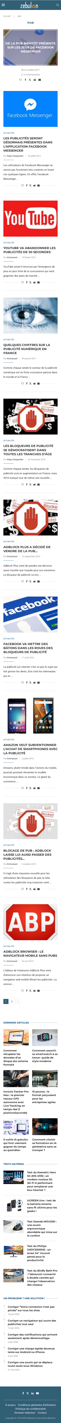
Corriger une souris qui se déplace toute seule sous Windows (30, 1364)
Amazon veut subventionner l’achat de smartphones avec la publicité (30, 749)
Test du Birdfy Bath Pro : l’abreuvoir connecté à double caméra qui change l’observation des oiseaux (42, 1277)
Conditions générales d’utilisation (37, 1405)
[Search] (57, 5)
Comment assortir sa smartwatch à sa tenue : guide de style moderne (45, 1056)
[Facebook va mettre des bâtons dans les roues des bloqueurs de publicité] (30, 614)
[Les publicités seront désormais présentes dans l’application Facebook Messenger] (30, 109)
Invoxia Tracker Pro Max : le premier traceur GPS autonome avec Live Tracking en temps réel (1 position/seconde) (16, 1102)
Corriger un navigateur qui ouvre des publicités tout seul (32, 1322)
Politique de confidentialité (30, 1408)
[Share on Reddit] (35, 80)
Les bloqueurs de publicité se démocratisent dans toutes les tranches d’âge (28, 450)
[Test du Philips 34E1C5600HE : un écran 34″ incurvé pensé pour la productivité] (13, 1251)
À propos (10, 1405)
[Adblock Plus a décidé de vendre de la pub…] (30, 517)
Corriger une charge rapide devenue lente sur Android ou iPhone (31, 1350)
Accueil (7, 16)
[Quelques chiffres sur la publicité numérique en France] (30, 315)
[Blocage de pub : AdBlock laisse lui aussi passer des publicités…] (30, 821)
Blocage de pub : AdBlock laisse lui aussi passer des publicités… (27, 855)
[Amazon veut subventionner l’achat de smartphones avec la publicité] (30, 716)
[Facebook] (23, 1393)
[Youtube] (37, 1393)
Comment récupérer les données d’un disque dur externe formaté (15, 1057)
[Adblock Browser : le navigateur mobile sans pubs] (30, 922)
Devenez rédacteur (24, 1412)
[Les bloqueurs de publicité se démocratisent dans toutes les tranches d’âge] (30, 417)
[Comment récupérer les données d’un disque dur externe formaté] (16, 1037)
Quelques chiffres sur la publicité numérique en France (26, 349)
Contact (42, 1412)
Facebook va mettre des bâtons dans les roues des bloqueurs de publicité (28, 648)
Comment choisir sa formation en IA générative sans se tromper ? (44, 1145)
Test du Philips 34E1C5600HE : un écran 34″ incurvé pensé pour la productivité (39, 1253)
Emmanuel (12, 257)
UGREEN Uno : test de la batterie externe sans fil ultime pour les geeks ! (42, 1206)
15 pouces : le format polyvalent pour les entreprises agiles (44, 1097)
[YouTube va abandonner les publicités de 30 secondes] (30, 218)
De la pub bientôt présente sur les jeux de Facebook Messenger (30, 47)
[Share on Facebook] (26, 80)
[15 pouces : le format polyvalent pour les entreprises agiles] (45, 1078)
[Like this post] (21, 80)
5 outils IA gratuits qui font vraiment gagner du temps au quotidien (15, 1145)
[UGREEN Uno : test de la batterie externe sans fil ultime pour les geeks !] (13, 1205)
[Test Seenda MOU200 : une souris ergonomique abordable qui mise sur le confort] (13, 1226)
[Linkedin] (32, 1393)
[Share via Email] (40, 80)
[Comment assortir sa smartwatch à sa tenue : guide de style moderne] (45, 1037)
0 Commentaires (32, 74)
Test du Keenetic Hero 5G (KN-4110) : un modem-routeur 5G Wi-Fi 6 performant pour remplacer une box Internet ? (41, 1181)
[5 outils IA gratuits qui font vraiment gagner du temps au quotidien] (16, 1126)
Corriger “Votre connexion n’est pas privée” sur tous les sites (31, 1308)
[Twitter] (27, 1393)
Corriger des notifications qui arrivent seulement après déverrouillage (32, 1336)
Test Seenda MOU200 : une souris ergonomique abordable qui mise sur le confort (42, 1228)
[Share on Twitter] (30, 79)
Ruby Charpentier (15, 156)
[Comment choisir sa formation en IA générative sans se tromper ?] (45, 1126)
